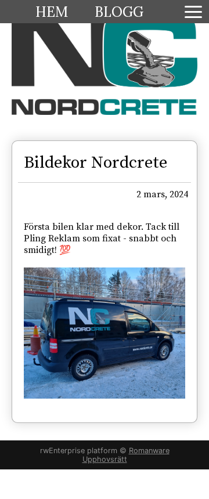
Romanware (149, 450)
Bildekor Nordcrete (95, 163)
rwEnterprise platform (78, 450)
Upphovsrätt (104, 459)
